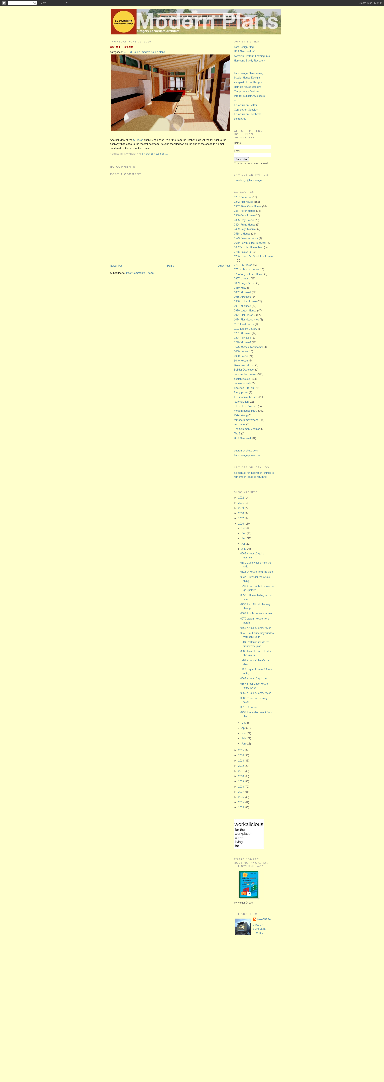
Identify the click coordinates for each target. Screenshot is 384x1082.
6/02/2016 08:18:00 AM (155, 154)
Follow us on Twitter (245, 105)
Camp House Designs (246, 91)
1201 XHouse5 (242, 333)
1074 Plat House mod (246, 319)
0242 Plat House (243, 201)
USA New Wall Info (245, 51)
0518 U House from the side (256, 571)
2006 (241, 797)
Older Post (224, 265)
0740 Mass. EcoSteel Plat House (253, 256)
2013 (241, 760)
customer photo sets (246, 450)
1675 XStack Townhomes (249, 347)
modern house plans (153, 51)
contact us (240, 118)
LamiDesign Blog (244, 46)
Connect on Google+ (246, 109)
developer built (242, 383)
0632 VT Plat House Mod (248, 247)
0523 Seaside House (246, 238)
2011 (241, 771)
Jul (243, 543)
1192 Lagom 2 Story (245, 328)
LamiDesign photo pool (247, 455)
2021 (241, 502)
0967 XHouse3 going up (254, 678)
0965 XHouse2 (242, 296)
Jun (243, 548)
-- (235, 100)
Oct (243, 528)
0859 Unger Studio (244, 283)
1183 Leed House (244, 324)
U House (138, 139)
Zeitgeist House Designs (248, 82)
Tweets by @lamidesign (248, 180)
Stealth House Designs (247, 77)
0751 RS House (243, 264)
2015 (241, 750)
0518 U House (121, 47)
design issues (242, 378)
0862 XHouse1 (242, 292)
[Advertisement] (250, 1005)
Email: (237, 150)
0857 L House (242, 278)
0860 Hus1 (240, 287)
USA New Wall (242, 438)
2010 (241, 776)
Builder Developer (244, 369)
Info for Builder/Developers (249, 95)
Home (170, 265)
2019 (241, 508)
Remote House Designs (247, 86)
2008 (241, 786)
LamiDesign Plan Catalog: (249, 73)
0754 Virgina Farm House (248, 274)
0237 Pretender (243, 197)
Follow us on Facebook (247, 114)
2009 (241, 781)
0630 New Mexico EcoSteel (250, 242)
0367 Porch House (244, 210)
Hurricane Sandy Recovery (249, 60)
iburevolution (241, 401)
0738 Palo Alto (242, 251)
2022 (241, 497)
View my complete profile (259, 929)
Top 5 (237, 433)
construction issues (245, 374)
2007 (241, 791)
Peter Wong (241, 415)
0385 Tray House (244, 220)
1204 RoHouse (242, 337)
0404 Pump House (244, 224)
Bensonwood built (244, 365)
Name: (238, 142)
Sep (244, 533)
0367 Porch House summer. (256, 613)
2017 (241, 518)
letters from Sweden (245, 406)
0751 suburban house (246, 269)
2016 (241, 523)
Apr (243, 727)
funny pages (241, 392)
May (244, 722)
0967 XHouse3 (242, 305)
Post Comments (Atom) (140, 272)
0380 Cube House (244, 215)
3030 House (241, 351)
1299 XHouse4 (242, 342)
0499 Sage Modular (245, 229)
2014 (241, 755)
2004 (241, 807)
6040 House (241, 360)
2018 (241, 513)
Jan (243, 743)
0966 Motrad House (245, 301)
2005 (241, 802)
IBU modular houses (246, 397)
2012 (241, 765)
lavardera (264, 919)
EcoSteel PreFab (244, 387)
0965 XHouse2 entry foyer (255, 692)
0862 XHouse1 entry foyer (255, 627)
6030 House (241, 356)
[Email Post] (169, 154)
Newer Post (116, 265)
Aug (244, 538)
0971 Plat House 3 (244, 314)
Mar (244, 733)
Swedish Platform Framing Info (252, 55)
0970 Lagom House (245, 310)
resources (239, 424)
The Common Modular (247, 428)
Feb (244, 738)
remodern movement (246, 419)
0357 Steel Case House (247, 206)
